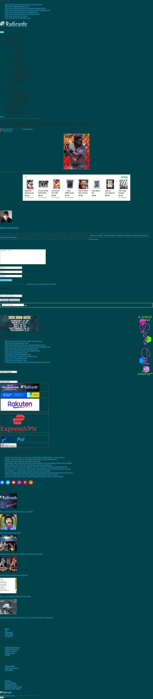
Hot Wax (18, 70)
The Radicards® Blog (7, 695)
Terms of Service (11, 651)
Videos (13, 86)
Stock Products (17, 92)
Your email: (4, 293)
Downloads (9, 670)
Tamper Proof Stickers (21, 99)
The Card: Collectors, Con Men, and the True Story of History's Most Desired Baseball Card (36, 467)
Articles (14, 45)
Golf (16, 58)
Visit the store (93, 239)
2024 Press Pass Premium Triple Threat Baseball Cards (23, 4)
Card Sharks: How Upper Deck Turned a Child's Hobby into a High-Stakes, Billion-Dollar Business (38, 463)
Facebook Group (11, 685)
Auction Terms (17, 110)
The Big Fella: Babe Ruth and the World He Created (22, 461)
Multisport (20, 63)
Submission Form (18, 113)
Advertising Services (12, 647)
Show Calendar (10, 683)
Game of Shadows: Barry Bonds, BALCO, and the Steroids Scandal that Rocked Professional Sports (39, 473)
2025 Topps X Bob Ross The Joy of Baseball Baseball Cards (25, 8)
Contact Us (9, 636)
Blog (14, 41)
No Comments (28, 129)
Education (19, 65)
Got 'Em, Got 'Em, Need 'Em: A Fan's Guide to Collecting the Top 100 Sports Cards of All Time (38, 469)
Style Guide (9, 634)
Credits (7, 655)
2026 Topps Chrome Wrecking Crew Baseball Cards (22, 14)
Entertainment (22, 67)
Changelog (9, 632)
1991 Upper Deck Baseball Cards (16, 16)
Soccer (17, 61)
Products (19, 79)
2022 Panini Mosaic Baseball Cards (17, 6)
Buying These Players (13, 689)
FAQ (6, 630)
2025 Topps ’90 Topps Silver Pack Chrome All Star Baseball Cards (27, 10)
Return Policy (10, 666)
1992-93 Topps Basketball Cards (16, 358)
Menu (2, 32)
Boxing (17, 56)
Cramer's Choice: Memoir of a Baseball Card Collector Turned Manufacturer (31, 459)
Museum (8, 681)
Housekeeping (21, 72)
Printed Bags (16, 95)
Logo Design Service (19, 104)
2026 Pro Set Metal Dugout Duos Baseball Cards (21, 12)
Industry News (21, 74)
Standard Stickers (19, 97)
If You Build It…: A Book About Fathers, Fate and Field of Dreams (28, 471)
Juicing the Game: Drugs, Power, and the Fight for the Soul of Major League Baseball (34, 476)
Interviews (19, 76)
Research (18, 81)
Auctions (13, 107)
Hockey (18, 54)
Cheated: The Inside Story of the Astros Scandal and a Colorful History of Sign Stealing (35, 457)
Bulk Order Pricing (11, 668)
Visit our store (7, 131)
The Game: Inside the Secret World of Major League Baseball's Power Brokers (31, 474)
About (7, 629)
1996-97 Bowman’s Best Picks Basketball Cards (21, 356)
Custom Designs (17, 101)
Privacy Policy (10, 653)
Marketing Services (12, 649)
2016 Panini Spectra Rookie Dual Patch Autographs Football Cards (27, 362)
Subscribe (15, 37)
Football (18, 52)
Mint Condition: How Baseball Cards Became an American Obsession (28, 465)
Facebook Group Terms (13, 687)
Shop (12, 89)
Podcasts (14, 83)
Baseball (18, 47)
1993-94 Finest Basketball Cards (16, 360)
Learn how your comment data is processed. (41, 284)
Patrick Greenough (6, 129)
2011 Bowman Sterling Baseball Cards (18, 18)
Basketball (19, 49)
